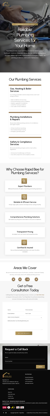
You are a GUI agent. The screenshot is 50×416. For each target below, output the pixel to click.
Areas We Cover (11, 394)
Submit (40, 366)
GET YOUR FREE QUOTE (24, 333)
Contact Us (10, 396)
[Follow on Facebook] (3, 413)
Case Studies (11, 398)
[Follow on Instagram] (6, 413)
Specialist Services (29, 383)
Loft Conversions (29, 381)
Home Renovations (29, 379)
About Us (10, 392)
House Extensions (29, 377)
